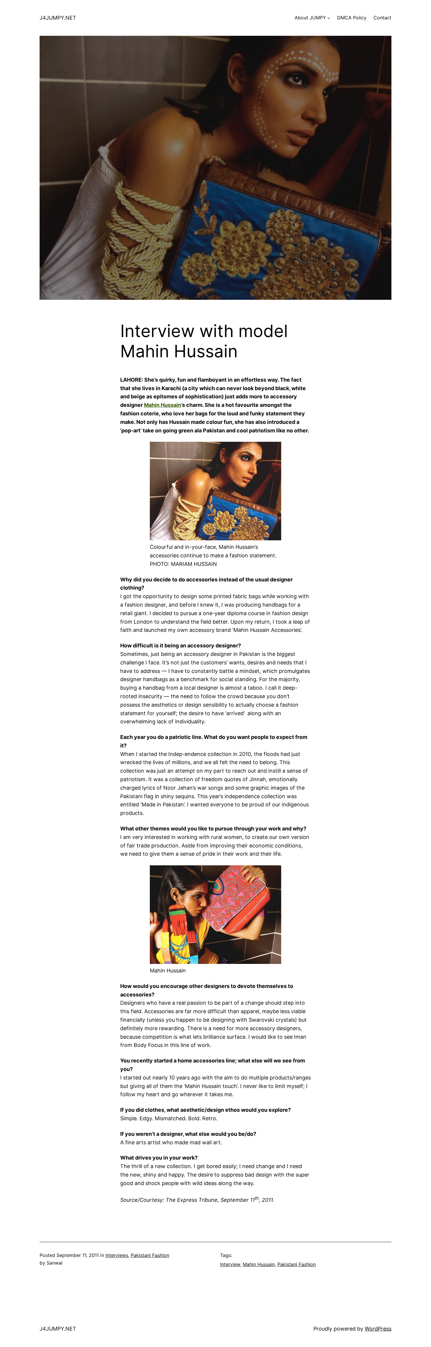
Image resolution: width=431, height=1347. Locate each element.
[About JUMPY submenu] (328, 17)
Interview (230, 1264)
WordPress (378, 1329)
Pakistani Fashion (150, 1255)
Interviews (117, 1255)
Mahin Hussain (162, 405)
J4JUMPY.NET (58, 18)
